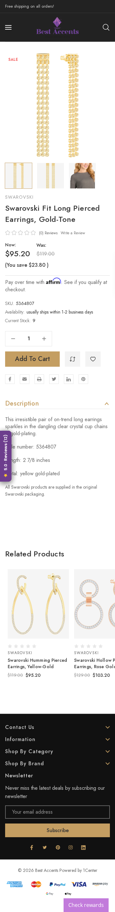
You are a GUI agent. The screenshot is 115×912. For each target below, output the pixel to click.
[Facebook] (10, 379)
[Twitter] (54, 379)
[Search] (106, 27)
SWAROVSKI (19, 197)
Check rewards (86, 904)
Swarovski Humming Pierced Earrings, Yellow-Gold (37, 663)
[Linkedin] (68, 379)
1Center (90, 870)
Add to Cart (32, 359)
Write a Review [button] (73, 233)
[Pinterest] (83, 379)
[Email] (24, 379)
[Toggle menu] (9, 27)
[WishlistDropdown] (93, 359)
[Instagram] (70, 847)
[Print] (39, 379)
